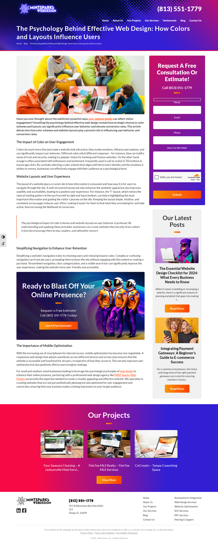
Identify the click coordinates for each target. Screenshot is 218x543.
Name (177, 102)
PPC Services (181, 515)
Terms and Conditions (105, 533)
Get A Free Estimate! (58, 325)
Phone (177, 132)
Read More (179, 309)
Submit (177, 194)
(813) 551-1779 (179, 8)
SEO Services (181, 510)
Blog (182, 20)
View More (109, 480)
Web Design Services (185, 502)
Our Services (152, 20)
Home (105, 20)
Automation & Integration (188, 497)
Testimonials (170, 20)
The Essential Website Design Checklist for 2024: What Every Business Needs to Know (177, 275)
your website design (100, 118)
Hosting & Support (184, 519)
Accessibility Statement (127, 533)
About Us (118, 20)
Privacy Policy (86, 533)
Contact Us (195, 20)
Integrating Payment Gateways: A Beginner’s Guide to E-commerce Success (177, 355)
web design (126, 371)
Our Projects (134, 20)
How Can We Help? (177, 148)
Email (177, 117)
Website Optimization (186, 506)
